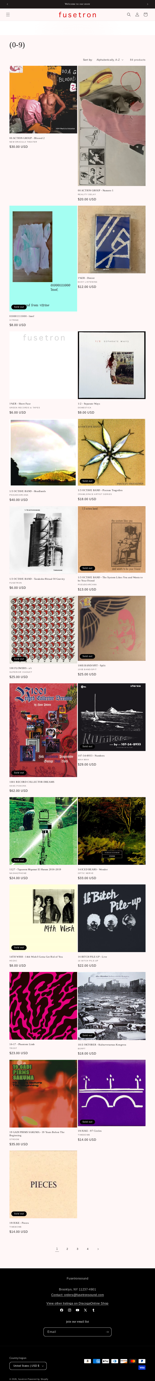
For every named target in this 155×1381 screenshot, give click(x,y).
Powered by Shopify (38, 1379)
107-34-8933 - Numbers (91, 755)
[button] (8, 14)
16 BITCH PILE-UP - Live (92, 956)
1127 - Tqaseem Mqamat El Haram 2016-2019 (35, 869)
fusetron (22, 1379)
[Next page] (98, 1249)
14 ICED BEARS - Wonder (93, 869)
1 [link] (57, 1248)
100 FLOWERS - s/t (20, 668)
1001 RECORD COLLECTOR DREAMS (31, 781)
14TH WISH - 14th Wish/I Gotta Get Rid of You (36, 956)
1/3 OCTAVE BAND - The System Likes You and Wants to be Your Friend (110, 579)
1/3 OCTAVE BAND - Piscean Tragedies (100, 490)
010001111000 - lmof (21, 316)
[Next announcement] (147, 4)
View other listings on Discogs (68, 1303)
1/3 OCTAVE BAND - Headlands (27, 491)
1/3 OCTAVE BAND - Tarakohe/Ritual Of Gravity (37, 578)
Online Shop (99, 1303)
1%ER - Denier (86, 278)
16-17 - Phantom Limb (22, 1044)
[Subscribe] (107, 1332)
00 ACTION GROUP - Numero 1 (96, 190)
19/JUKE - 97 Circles (90, 1130)
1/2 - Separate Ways (89, 403)
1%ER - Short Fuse (20, 403)
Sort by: (88, 59)
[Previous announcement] (7, 4)
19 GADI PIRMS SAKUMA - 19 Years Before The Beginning (36, 1134)
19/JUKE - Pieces (19, 1222)
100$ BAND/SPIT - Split (91, 665)
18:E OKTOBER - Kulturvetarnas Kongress (102, 1044)
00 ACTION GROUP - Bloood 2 (27, 138)
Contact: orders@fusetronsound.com (77, 1295)
